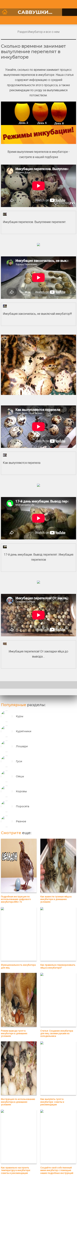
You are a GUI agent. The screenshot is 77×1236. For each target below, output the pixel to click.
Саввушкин (37, 12)
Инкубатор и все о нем (43, 32)
